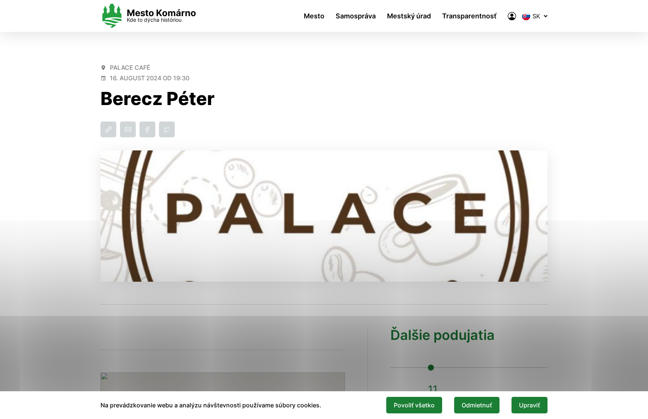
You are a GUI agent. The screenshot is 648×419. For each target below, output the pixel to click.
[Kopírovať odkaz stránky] (108, 129)
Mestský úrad (409, 16)
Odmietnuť (477, 405)
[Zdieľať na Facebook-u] (147, 129)
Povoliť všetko (414, 405)
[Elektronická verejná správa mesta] (512, 16)
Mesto (314, 16)
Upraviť (529, 405)
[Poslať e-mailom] (128, 129)
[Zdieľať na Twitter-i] (167, 129)
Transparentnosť (469, 16)
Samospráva (356, 16)
